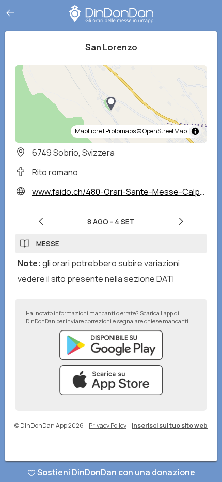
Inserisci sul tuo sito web (170, 425)
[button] (111, 104)
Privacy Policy (107, 425)
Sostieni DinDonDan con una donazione (116, 472)
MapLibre (88, 131)
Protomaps (120, 131)
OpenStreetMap (164, 131)
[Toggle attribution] (195, 131)
